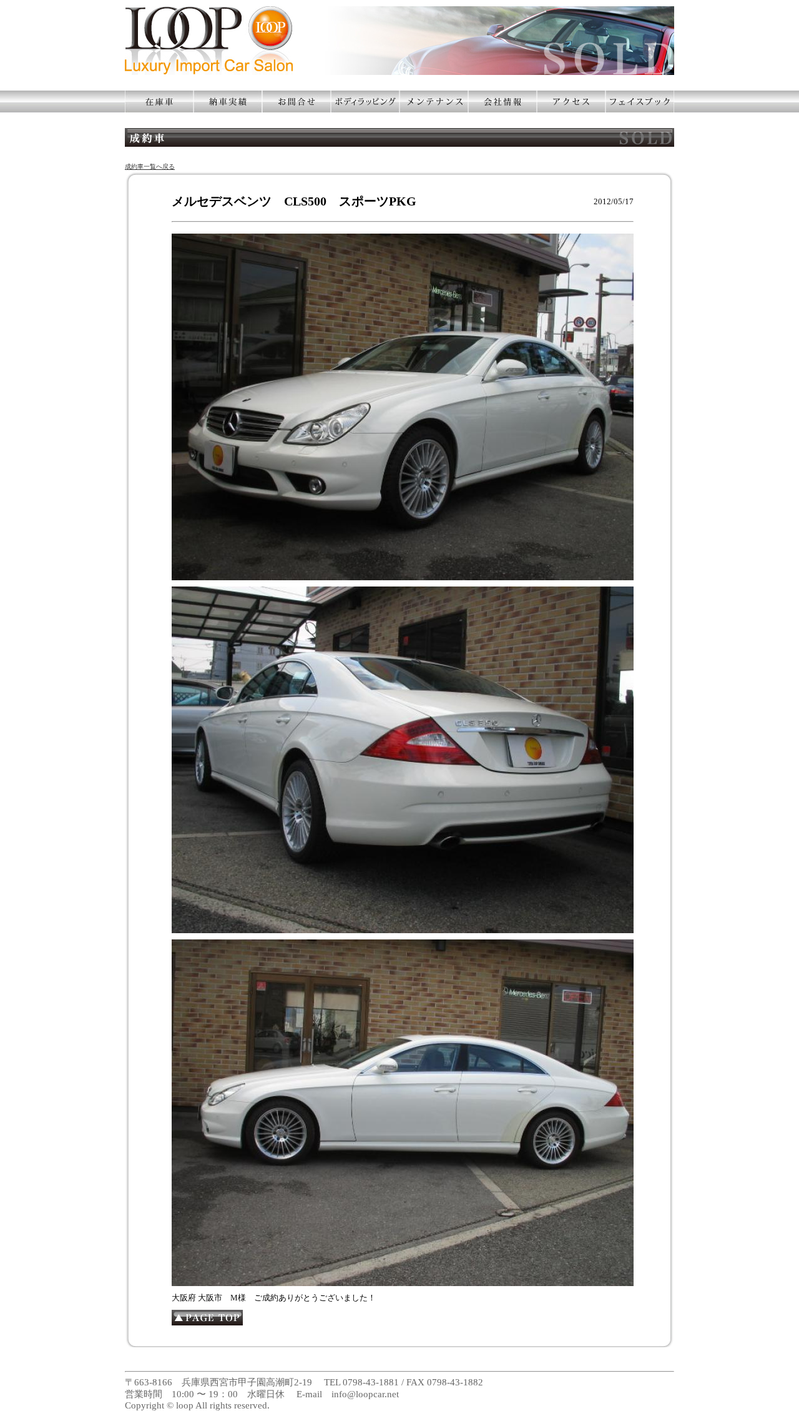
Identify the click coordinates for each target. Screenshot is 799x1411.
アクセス (571, 101)
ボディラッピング (365, 101)
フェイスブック (639, 101)
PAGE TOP (207, 1317)
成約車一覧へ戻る (150, 166)
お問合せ (296, 101)
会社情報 (502, 101)
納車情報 (228, 101)
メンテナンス (434, 101)
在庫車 (159, 101)
